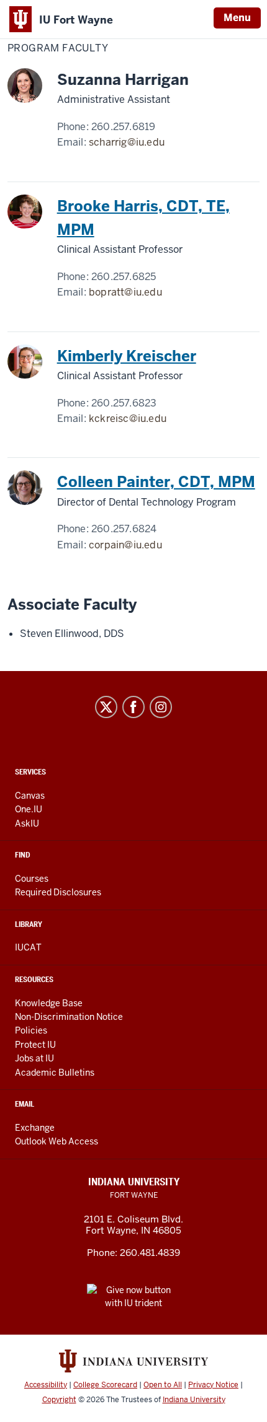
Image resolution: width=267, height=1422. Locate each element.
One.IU (28, 809)
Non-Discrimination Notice (69, 1016)
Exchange (35, 1127)
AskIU (27, 823)
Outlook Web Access (56, 1141)
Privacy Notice (213, 1385)
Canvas (30, 795)
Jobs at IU (34, 1058)
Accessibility (45, 1385)
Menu (237, 17)
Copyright (59, 1400)
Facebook (133, 707)
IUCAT (28, 947)
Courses (31, 878)
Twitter (106, 707)
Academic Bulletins (54, 1072)
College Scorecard (105, 1385)
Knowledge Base (49, 1003)
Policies (31, 1030)
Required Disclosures (58, 892)
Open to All (162, 1385)
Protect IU (35, 1044)
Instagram (161, 707)
